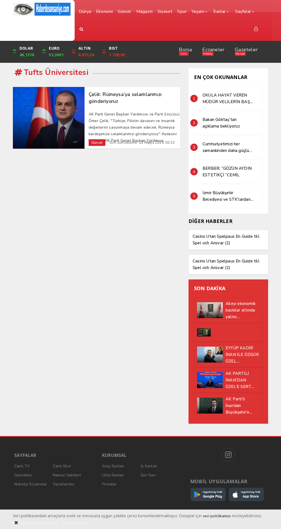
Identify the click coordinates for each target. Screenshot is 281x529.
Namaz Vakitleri (67, 475)
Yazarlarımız (63, 484)
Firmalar (109, 484)
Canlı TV (22, 466)
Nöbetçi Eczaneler (30, 484)
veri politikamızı (217, 516)
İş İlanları (148, 466)
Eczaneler (213, 49)
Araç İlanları (113, 466)
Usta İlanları (113, 475)
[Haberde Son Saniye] (42, 9)
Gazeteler (246, 49)
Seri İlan (148, 475)
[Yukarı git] (270, 518)
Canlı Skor (62, 466)
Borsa (185, 49)
